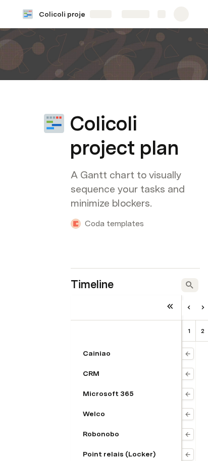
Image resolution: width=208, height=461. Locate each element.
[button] (76, 101)
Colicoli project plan (74, 14)
